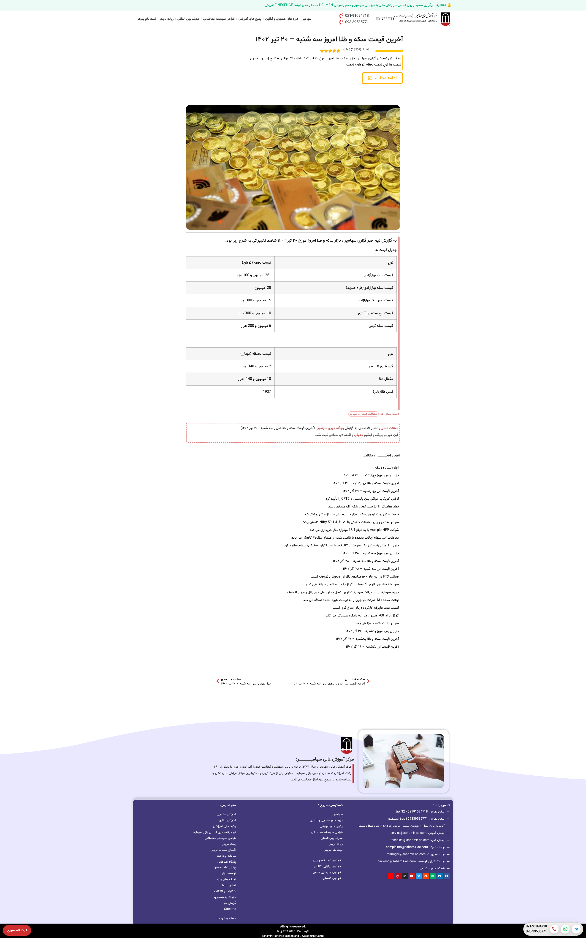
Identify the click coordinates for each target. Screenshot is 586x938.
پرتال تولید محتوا (225, 867)
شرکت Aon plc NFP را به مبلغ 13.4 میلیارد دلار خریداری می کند (354, 530)
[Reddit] (426, 876)
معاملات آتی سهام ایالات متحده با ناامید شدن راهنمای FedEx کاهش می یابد (345, 537)
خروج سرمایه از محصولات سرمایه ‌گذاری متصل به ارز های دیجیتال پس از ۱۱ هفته (343, 592)
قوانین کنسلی (332, 878)
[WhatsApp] (565, 929)
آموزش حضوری (226, 814)
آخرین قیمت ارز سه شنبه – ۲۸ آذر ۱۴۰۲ (371, 569)
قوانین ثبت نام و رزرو (327, 860)
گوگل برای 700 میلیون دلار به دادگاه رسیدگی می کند (362, 615)
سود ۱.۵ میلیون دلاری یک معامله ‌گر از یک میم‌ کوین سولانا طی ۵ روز (351, 584)
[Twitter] (419, 876)
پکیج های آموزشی (250, 19)
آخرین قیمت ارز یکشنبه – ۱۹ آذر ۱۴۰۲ (372, 646)
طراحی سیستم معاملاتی (219, 19)
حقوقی (358, 435)
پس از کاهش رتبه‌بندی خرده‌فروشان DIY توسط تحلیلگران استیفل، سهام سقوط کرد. (341, 545)
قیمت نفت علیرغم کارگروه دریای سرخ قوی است (366, 607)
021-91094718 (536, 926)
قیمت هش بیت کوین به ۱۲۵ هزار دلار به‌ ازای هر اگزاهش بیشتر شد (351, 514)
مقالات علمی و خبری (363, 414)
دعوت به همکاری (225, 897)
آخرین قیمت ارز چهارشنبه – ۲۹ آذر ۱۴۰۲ (371, 491)
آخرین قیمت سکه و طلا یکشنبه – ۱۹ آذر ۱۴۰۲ (367, 639)
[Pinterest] (398, 876)
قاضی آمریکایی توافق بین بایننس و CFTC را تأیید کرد (362, 498)
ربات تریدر (167, 19)
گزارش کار (230, 903)
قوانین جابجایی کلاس (327, 872)
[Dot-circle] (391, 876)
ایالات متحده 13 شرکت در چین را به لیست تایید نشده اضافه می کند (351, 600)
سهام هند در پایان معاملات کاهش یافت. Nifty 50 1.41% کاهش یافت (350, 522)
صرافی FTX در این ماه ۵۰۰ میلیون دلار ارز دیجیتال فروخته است (355, 576)
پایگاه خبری (336, 428)
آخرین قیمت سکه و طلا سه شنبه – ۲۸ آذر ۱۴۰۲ (366, 561)
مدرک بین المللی (188, 19)
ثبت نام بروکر (147, 19)
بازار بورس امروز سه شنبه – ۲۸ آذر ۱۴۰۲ (371, 553)
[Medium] (433, 876)
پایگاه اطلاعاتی (226, 862)
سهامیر (306, 19)
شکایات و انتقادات (224, 891)
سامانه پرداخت (226, 856)
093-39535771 (536, 932)
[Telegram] (576, 929)
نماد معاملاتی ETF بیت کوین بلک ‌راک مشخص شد (363, 506)
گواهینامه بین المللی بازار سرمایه (214, 832)
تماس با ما (229, 885)
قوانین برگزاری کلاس (327, 866)
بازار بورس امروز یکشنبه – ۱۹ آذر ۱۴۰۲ (372, 631)
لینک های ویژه (226, 879)
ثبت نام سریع (17, 930)
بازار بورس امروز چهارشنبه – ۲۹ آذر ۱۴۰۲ (370, 475)
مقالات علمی (389, 428)
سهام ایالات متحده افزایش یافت (376, 623)
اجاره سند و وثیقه (386, 467)
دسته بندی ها (226, 918)
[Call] (554, 929)
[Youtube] (412, 876)
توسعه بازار (229, 873)
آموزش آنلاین (227, 820)
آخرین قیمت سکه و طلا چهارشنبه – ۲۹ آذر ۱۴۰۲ (366, 483)
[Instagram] (405, 876)
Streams (230, 909)
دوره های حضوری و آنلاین (281, 19)
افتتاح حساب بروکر (223, 850)
